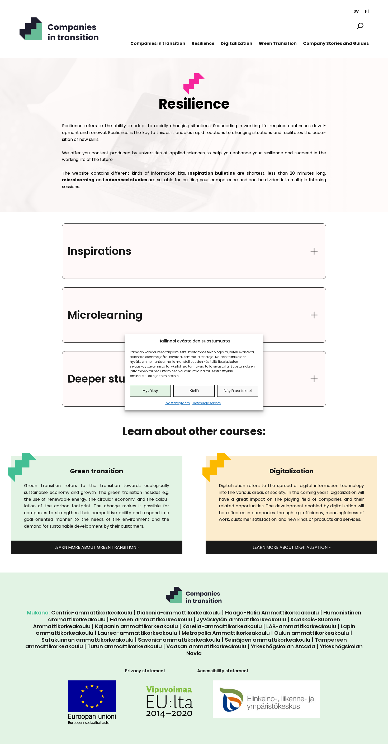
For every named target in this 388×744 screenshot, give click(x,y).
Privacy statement (145, 671)
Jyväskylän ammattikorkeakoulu (241, 619)
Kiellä (194, 390)
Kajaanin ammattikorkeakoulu (136, 626)
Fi (367, 11)
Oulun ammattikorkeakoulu (311, 633)
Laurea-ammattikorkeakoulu (137, 633)
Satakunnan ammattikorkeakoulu (87, 639)
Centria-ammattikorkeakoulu (91, 612)
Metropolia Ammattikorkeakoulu (226, 633)
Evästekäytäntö (177, 403)
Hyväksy (150, 390)
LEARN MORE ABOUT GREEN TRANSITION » (96, 547)
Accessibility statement (222, 671)
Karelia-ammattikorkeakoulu (222, 626)
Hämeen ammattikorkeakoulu (151, 619)
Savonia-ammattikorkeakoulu (179, 639)
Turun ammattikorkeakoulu (124, 646)
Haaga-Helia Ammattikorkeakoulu (272, 612)
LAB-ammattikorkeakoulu (301, 626)
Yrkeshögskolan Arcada (283, 646)
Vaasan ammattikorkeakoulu (206, 646)
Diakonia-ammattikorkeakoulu (179, 612)
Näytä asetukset (238, 390)
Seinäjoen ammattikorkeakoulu (267, 639)
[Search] (360, 25)
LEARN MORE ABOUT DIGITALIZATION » (291, 547)
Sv (356, 11)
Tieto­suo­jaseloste (206, 403)
